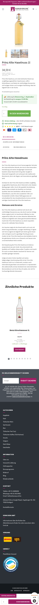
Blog (4, 476)
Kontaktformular (8, 507)
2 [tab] (11, 358)
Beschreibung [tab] (8, 137)
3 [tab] (14, 358)
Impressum (26, 590)
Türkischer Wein (8, 422)
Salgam (5, 441)
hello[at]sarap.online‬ (14, 496)
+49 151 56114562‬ (15, 494)
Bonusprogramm (8, 469)
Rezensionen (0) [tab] (20, 147)
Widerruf (6, 472)
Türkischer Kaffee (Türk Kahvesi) (13, 435)
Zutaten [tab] (6, 147)
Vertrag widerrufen (8, 595)
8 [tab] (27, 358)
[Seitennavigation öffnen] (5, 9)
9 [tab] (30, 358)
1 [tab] (8, 358)
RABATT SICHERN (28, 381)
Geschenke (6, 447)
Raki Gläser (6, 444)
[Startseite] (19, 9)
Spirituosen (6, 425)
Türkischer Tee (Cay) (9, 431)
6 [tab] (22, 358)
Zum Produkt (19, 349)
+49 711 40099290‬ (13, 491)
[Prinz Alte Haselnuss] (6, 53)
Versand (21, 341)
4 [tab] (16, 358)
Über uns (6, 460)
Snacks (5, 438)
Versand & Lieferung (9, 463)
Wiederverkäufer (8, 479)
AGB (12, 590)
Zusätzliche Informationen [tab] (13, 142)
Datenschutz (18, 590)
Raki (4, 418)
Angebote (6, 415)
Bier (4, 428)
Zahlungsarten (7, 466)
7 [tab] (25, 358)
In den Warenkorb (19, 113)
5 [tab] (19, 358)
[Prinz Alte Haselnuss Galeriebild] (15, 53)
